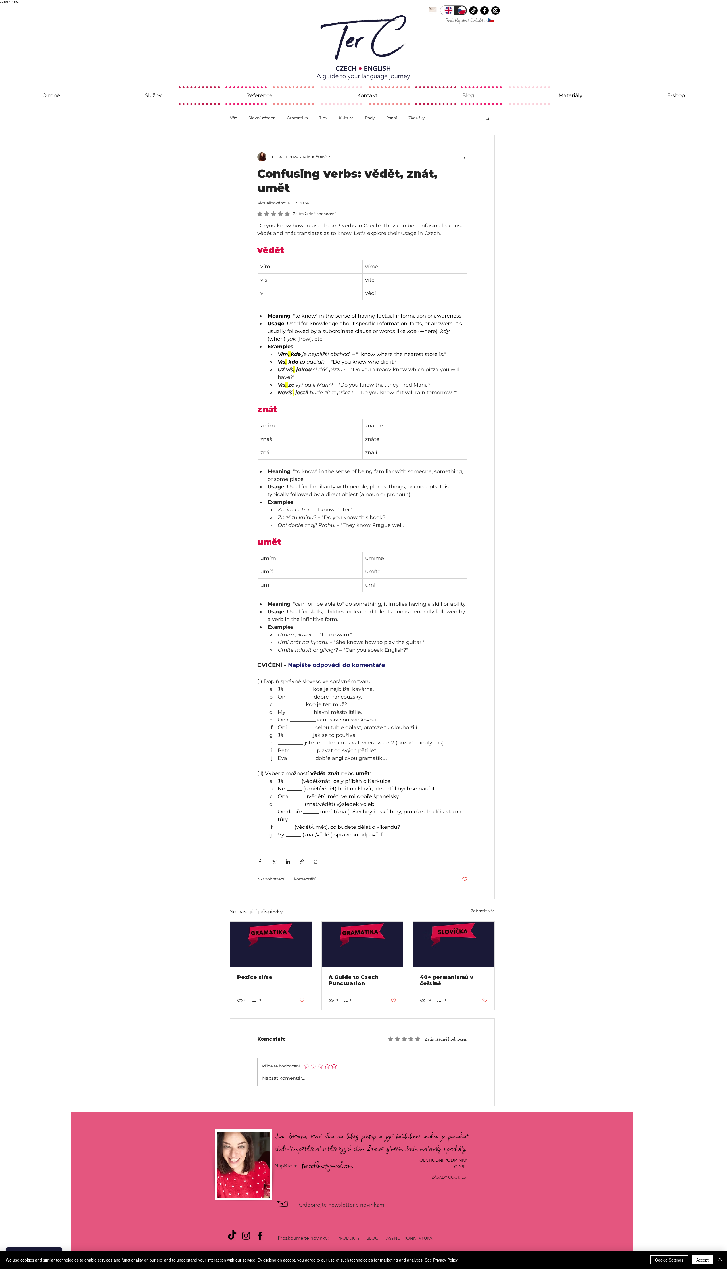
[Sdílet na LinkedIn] (288, 861)
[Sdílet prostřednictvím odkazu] (301, 861)
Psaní (391, 117)
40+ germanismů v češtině (446, 980)
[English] (447, 10)
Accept (702, 1260)
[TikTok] (473, 10)
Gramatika (297, 117)
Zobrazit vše (483, 910)
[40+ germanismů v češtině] (453, 944)
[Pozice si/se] (271, 944)
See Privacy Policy (441, 1260)
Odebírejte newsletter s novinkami (342, 1204)
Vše (233, 117)
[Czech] (460, 10)
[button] (487, 118)
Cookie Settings (669, 1260)
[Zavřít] (720, 1259)
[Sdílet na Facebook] (260, 861)
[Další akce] (464, 157)
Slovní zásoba (261, 117)
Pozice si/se (254, 977)
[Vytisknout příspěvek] (315, 861)
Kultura (346, 117)
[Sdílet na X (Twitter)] (274, 861)
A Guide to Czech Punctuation (354, 980)
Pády (370, 117)
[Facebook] (484, 10)
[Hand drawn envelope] (282, 1203)
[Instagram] (495, 10)
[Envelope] (432, 8)
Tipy (323, 117)
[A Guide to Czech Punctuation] (362, 944)
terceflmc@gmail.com (327, 1165)
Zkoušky (416, 117)
